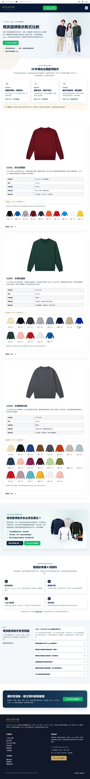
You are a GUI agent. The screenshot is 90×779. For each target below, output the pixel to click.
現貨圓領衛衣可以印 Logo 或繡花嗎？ (46, 643)
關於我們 (9, 759)
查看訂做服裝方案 (13, 543)
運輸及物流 (9, 764)
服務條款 (82, 773)
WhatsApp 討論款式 (32, 543)
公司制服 (9, 750)
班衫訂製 (9, 740)
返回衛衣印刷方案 (8, 643)
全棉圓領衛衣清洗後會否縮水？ (44, 662)
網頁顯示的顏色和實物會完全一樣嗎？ (46, 649)
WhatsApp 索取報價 (73, 699)
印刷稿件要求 (38, 611)
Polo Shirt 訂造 (10, 743)
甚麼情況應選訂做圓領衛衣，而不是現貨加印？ (49, 668)
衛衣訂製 (9, 745)
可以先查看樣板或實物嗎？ (43, 674)
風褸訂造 (9, 748)
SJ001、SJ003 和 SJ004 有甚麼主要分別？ (48, 629)
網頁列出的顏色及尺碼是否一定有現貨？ (47, 656)
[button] (86, 7)
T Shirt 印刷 (9, 738)
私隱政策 (76, 773)
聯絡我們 (9, 762)
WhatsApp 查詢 (12, 43)
